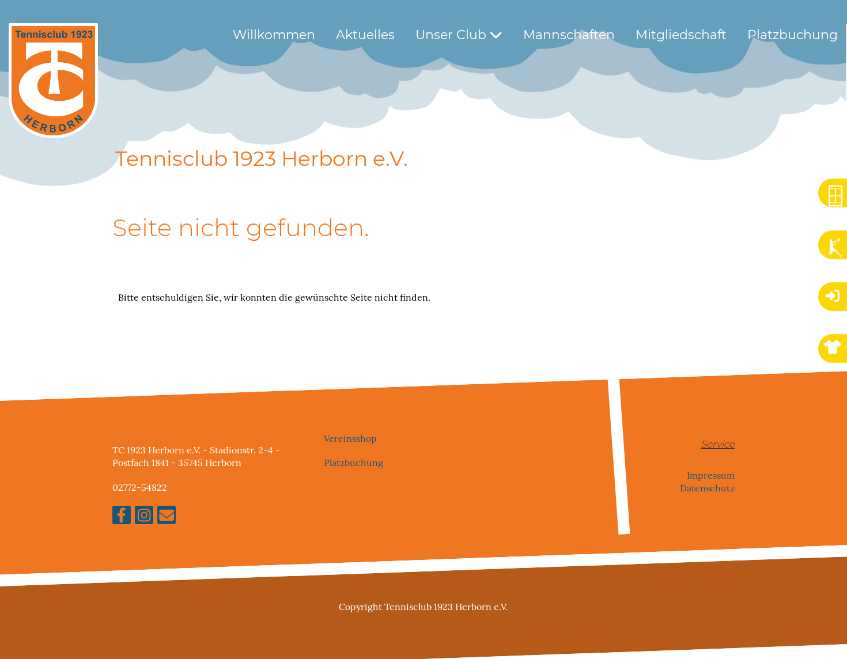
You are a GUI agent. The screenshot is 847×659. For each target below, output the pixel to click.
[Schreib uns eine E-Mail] (166, 517)
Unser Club (452, 35)
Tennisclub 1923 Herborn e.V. (261, 158)
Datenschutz (707, 488)
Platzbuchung (792, 35)
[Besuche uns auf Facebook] (121, 517)
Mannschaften (569, 35)
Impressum (711, 474)
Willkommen (274, 35)
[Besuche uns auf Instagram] (144, 517)
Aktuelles (365, 35)
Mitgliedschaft (681, 35)
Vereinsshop (350, 438)
